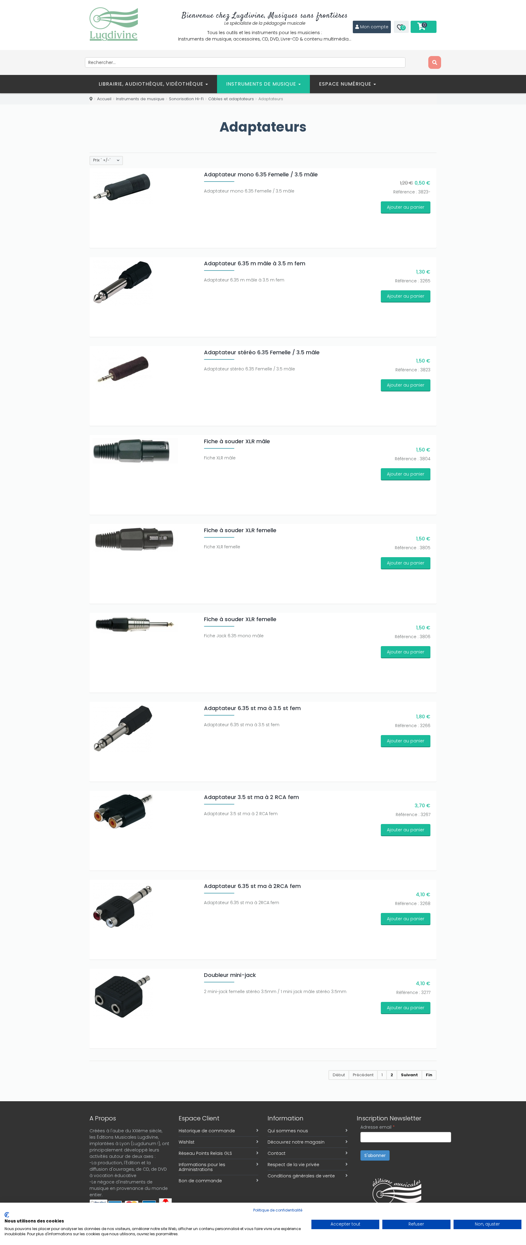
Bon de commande (200, 1181)
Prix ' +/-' (101, 160)
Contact (277, 1153)
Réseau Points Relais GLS (205, 1153)
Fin (429, 1075)
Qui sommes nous (288, 1131)
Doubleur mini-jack (230, 975)
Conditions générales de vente (301, 1176)
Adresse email (377, 1127)
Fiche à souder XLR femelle (240, 530)
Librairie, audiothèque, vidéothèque (152, 83)
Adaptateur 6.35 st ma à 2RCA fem (252, 886)
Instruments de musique (262, 83)
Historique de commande (207, 1131)
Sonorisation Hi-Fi (186, 99)
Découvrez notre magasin (296, 1142)
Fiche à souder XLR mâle (237, 441)
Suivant (409, 1075)
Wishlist (187, 1142)
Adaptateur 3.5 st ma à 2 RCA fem (251, 797)
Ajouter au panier (405, 207)
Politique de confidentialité (277, 1210)
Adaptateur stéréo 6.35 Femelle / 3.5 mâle (262, 352)
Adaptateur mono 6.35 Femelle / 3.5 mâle (261, 174)
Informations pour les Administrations (202, 1167)
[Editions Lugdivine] (113, 24)
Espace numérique (346, 83)
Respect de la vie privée (293, 1165)
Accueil (104, 99)
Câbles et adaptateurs (231, 99)
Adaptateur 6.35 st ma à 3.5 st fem (252, 708)
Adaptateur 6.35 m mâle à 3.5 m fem (254, 263)
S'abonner (375, 1155)
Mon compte (374, 27)
